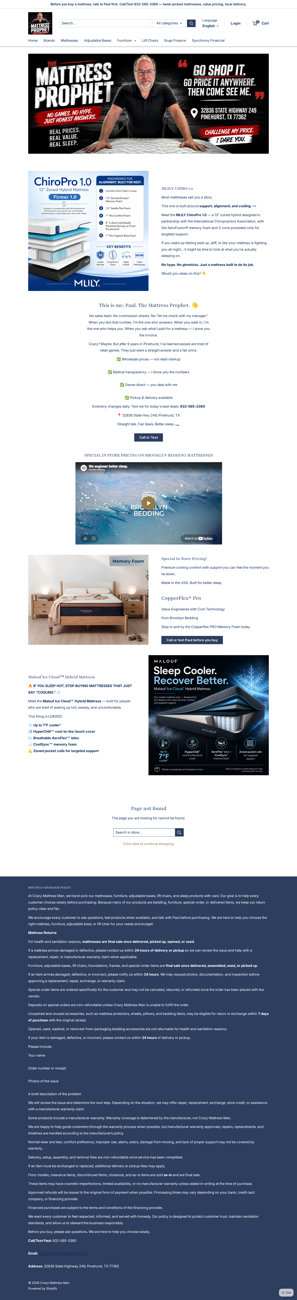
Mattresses (69, 40)
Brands (49, 40)
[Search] (191, 23)
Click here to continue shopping (148, 844)
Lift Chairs (150, 40)
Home (33, 40)
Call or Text (148, 437)
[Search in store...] (179, 832)
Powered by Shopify (42, 1288)
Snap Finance (175, 40)
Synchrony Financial (208, 40)
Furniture (124, 40)
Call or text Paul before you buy (192, 640)
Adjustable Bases (97, 40)
